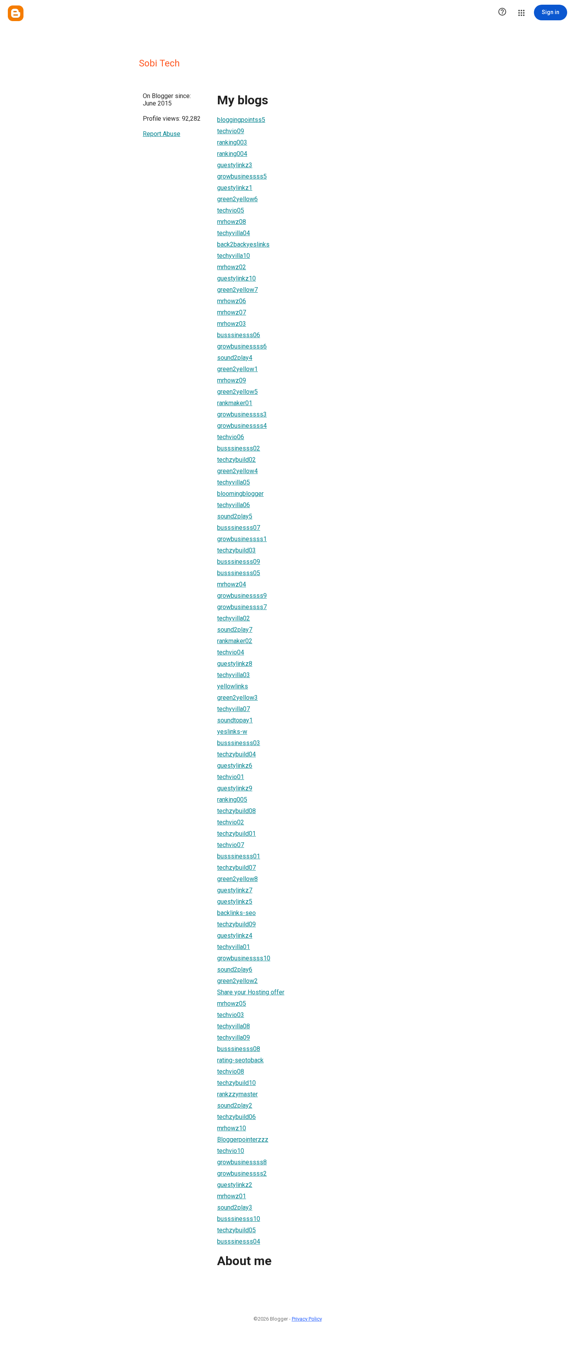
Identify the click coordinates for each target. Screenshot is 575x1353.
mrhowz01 (231, 1196)
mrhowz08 (231, 221)
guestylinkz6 (234, 765)
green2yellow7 (237, 289)
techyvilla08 (233, 1026)
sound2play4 (234, 357)
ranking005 (232, 799)
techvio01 (230, 777)
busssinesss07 (238, 527)
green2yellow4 (237, 471)
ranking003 (232, 142)
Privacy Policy (307, 1319)
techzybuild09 (236, 924)
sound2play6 (234, 969)
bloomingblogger (240, 493)
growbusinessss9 (242, 595)
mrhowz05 (231, 1003)
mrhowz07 (231, 312)
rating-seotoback (240, 1060)
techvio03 (230, 1015)
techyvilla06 (233, 505)
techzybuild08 (236, 811)
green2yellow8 (237, 879)
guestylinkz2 (234, 1185)
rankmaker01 (234, 403)
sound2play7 (234, 629)
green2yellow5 (237, 391)
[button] (502, 12)
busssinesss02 (238, 448)
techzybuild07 (236, 867)
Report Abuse (161, 134)
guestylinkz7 (234, 890)
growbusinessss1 (242, 539)
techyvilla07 (233, 709)
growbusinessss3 (242, 414)
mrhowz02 (231, 267)
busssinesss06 (238, 335)
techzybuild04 (236, 754)
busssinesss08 (238, 1049)
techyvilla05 (233, 482)
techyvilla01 (233, 947)
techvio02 (230, 822)
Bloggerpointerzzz (242, 1139)
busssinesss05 (238, 573)
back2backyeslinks (243, 244)
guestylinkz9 (234, 788)
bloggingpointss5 (241, 119)
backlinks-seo (236, 913)
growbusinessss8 (242, 1162)
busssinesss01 (238, 856)
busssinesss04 (238, 1241)
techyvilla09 (233, 1037)
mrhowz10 (231, 1128)
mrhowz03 (231, 323)
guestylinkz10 (236, 278)
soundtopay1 (235, 720)
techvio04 (230, 652)
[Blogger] (15, 13)
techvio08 (230, 1071)
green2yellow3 (237, 697)
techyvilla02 (233, 618)
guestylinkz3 (234, 165)
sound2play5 (234, 516)
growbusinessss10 (243, 958)
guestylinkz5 (234, 901)
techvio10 (230, 1151)
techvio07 (230, 845)
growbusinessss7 (242, 607)
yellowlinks (232, 686)
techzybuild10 (236, 1083)
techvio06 (230, 437)
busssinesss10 (238, 1219)
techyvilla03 (233, 675)
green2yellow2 (237, 981)
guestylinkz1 (234, 187)
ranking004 (232, 153)
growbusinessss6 (242, 346)
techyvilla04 (233, 233)
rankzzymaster (237, 1094)
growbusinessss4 (242, 425)
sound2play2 (234, 1105)
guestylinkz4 (234, 935)
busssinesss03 (238, 743)
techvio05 (230, 210)
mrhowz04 (231, 584)
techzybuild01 (236, 833)
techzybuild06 (236, 1117)
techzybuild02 (236, 459)
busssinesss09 (238, 561)
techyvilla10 (233, 255)
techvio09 (230, 131)
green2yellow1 (237, 369)
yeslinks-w (232, 731)
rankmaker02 (234, 641)
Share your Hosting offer (250, 992)
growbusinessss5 (242, 176)
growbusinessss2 (242, 1173)
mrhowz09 (231, 380)
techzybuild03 (236, 550)
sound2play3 (234, 1207)
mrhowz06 (231, 301)
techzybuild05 (236, 1230)
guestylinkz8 (234, 663)
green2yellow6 (237, 199)
